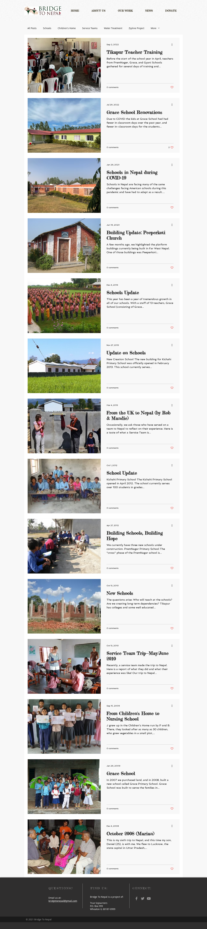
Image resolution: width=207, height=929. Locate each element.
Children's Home (67, 28)
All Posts (32, 28)
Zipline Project (136, 28)
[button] (98, 10)
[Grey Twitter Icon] (142, 898)
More (153, 28)
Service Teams (90, 28)
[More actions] (173, 44)
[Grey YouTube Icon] (149, 898)
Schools (47, 28)
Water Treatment (113, 28)
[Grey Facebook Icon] (136, 898)
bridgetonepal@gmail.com (63, 900)
